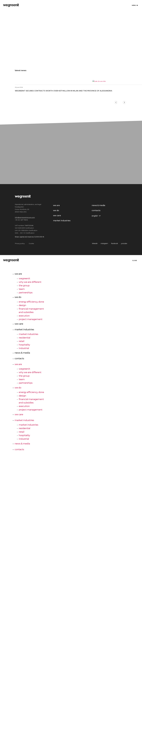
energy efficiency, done (31, 301)
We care (19, 323)
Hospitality (24, 344)
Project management (30, 319)
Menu (135, 5)
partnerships (25, 292)
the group (24, 285)
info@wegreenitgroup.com (25, 217)
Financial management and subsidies (31, 310)
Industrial (24, 348)
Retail (21, 341)
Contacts (19, 358)
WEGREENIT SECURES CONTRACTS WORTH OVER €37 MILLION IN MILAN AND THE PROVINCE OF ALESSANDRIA (63, 91)
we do (18, 297)
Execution (24, 315)
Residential (24, 337)
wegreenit (24, 278)
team (22, 289)
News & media (22, 352)
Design (22, 305)
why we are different (30, 282)
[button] (116, 102)
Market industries (24, 329)
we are (18, 273)
